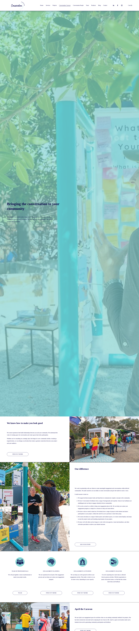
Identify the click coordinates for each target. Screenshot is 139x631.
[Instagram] (122, 5)
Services (48, 5)
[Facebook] (117, 5)
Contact (105, 5)
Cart (130, 5)
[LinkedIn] (113, 5)
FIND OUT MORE (17, 454)
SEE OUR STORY (85, 544)
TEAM (20, 593)
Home (41, 5)
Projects (55, 5)
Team (87, 5)
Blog (99, 5)
